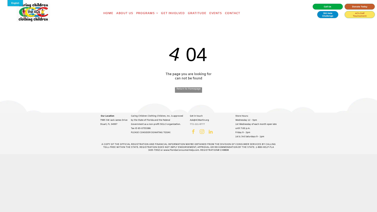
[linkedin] (210, 132)
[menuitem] (108, 13)
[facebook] (193, 132)
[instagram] (202, 132)
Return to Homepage (188, 88)
